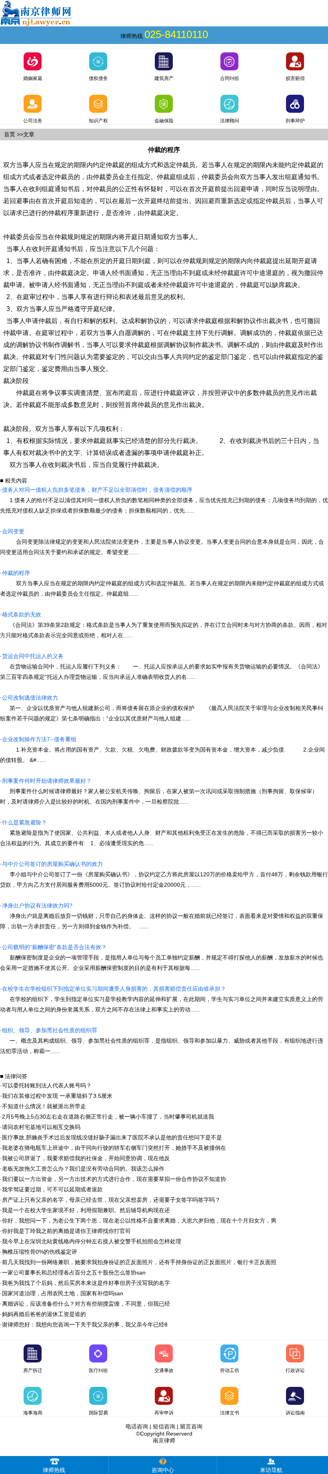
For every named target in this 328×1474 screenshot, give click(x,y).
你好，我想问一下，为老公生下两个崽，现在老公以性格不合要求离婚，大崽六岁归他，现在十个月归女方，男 (139, 1220)
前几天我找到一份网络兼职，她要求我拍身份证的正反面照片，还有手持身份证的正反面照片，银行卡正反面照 (139, 1262)
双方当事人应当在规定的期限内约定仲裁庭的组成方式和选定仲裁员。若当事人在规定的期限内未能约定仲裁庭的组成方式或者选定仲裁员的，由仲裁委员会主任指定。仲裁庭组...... (162, 583)
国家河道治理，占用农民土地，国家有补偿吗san (62, 1293)
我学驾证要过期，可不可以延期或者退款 (52, 1189)
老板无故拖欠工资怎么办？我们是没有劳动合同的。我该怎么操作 (83, 1168)
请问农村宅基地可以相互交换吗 (41, 1127)
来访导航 (271, 1470)
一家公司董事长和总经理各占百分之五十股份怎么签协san (74, 1272)
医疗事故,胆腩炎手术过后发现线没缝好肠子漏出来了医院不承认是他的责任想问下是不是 (112, 1137)
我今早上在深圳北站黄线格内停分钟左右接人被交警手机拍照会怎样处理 (91, 1241)
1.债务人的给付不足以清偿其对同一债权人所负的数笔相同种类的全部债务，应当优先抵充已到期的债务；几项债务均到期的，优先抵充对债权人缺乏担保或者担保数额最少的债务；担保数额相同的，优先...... (164, 500)
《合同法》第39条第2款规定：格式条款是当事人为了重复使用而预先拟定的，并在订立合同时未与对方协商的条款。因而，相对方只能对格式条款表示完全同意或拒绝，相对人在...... (163, 624)
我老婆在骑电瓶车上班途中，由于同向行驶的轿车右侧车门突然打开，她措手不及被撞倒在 (114, 1148)
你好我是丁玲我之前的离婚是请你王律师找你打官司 (66, 1231)
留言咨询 (191, 1426)
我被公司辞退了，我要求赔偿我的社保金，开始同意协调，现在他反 (86, 1158)
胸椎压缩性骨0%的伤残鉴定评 (39, 1252)
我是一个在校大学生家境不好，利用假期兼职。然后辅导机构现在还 (86, 1210)
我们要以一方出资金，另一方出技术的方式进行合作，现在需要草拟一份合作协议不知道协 (114, 1179)
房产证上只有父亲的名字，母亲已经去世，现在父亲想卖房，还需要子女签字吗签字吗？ (111, 1200)
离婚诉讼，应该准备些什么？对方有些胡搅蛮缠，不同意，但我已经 (86, 1303)
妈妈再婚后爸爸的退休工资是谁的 (44, 1314)
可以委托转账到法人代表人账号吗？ (47, 1085)
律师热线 (54, 1470)
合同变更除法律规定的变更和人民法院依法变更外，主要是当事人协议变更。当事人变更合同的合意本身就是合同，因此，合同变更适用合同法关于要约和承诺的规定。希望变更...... (162, 541)
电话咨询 (137, 1426)
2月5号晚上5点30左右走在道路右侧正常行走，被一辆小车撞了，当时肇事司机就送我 (108, 1116)
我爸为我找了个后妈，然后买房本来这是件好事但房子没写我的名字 (86, 1283)
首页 (9, 134)
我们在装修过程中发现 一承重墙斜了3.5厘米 (57, 1096)
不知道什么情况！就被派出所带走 (44, 1106)
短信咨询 (164, 1426)
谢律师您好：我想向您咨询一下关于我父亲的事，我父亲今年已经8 (85, 1324)
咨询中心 (163, 1470)
